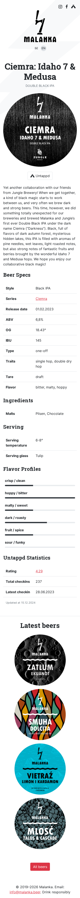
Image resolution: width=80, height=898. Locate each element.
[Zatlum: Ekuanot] (40, 660)
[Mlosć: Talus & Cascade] (40, 823)
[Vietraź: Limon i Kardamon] (40, 769)
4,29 (39, 571)
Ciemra (41, 298)
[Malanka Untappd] (73, 6)
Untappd (42, 176)
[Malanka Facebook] (67, 6)
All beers (40, 867)
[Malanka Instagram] (60, 6)
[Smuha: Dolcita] (40, 714)
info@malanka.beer (25, 892)
